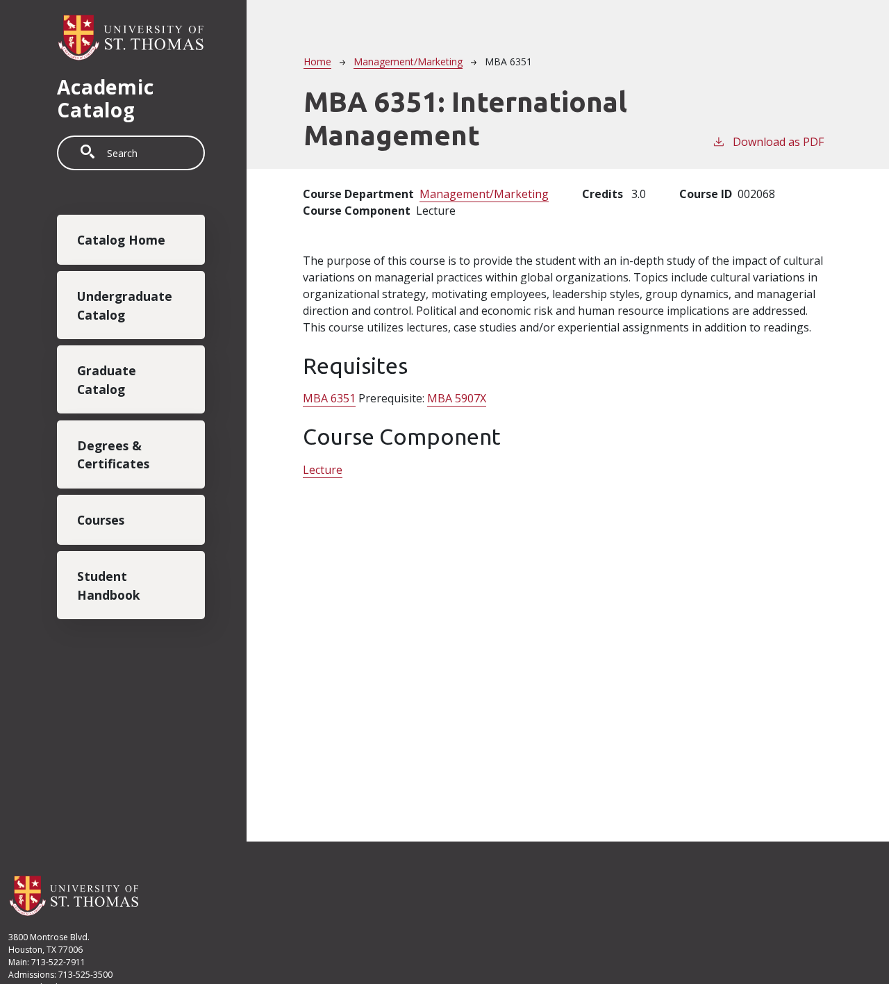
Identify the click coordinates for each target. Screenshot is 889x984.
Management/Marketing (408, 61)
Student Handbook (108, 585)
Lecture (322, 469)
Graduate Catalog (106, 380)
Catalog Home (121, 239)
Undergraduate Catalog (124, 305)
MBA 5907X (456, 398)
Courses (100, 519)
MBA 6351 (329, 398)
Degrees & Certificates (113, 454)
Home (317, 61)
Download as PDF (778, 141)
